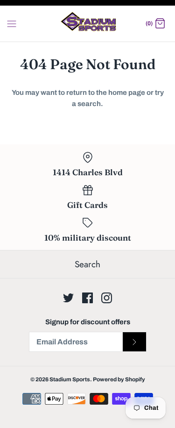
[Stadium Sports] (87, 23)
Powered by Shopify (119, 379)
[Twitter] (68, 297)
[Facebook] (87, 297)
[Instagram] (106, 297)
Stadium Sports (69, 379)
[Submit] (134, 342)
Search (87, 264)
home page (126, 92)
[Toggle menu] (11, 23)
